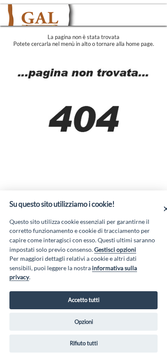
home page (139, 43)
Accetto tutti (83, 299)
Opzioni (84, 321)
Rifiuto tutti (84, 343)
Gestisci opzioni (115, 249)
